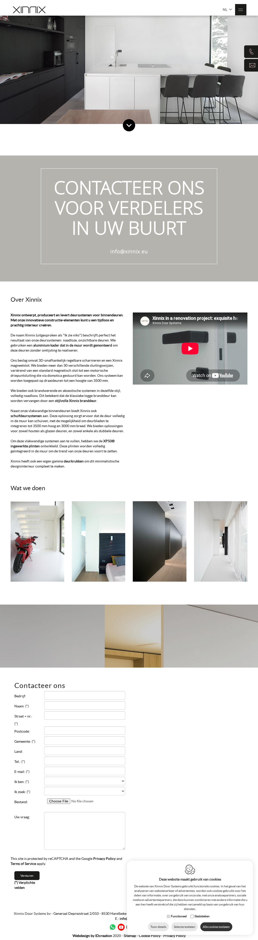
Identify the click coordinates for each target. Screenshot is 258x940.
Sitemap (130, 936)
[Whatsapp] (112, 927)
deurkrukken (74, 461)
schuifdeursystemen (27, 416)
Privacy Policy (104, 859)
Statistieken (202, 916)
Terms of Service (23, 864)
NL (225, 10)
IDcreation (92, 936)
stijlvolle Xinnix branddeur (75, 401)
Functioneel (179, 916)
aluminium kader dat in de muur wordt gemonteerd (72, 345)
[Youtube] (121, 927)
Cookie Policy (149, 936)
